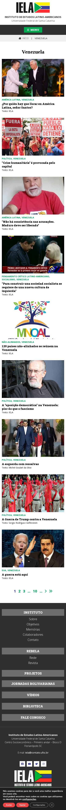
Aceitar (9, 805)
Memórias (33, 629)
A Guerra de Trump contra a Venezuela (29, 519)
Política (7, 158)
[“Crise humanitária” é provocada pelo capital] (33, 137)
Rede (33, 658)
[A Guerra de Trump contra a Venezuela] (33, 493)
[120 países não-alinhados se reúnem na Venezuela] (33, 320)
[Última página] (50, 591)
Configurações (39, 805)
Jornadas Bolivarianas (33, 684)
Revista (33, 663)
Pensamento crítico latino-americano (25, 276)
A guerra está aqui (15, 574)
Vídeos (33, 695)
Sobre (33, 619)
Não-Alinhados (11, 342)
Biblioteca (33, 706)
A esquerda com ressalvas (20, 464)
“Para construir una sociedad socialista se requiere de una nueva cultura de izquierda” (32, 287)
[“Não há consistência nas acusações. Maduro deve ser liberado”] (33, 195)
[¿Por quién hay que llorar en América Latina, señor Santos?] (33, 78)
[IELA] (33, 7)
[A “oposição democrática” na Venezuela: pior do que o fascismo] (33, 379)
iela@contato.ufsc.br (37, 752)
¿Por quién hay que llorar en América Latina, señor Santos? (28, 105)
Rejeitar (22, 805)
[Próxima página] (46, 591)
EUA (4, 570)
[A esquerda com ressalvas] (33, 438)
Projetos (33, 673)
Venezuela (28, 99)
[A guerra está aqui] (33, 548)
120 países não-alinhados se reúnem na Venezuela (30, 348)
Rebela (33, 651)
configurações (29, 799)
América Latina (11, 99)
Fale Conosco (33, 717)
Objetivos (33, 624)
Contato (33, 640)
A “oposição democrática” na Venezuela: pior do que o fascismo (30, 407)
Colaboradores (33, 634)
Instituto (33, 612)
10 (35, 591)
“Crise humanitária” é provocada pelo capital (28, 164)
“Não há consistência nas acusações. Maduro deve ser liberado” (28, 223)
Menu (34, 29)
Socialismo (8, 279)
